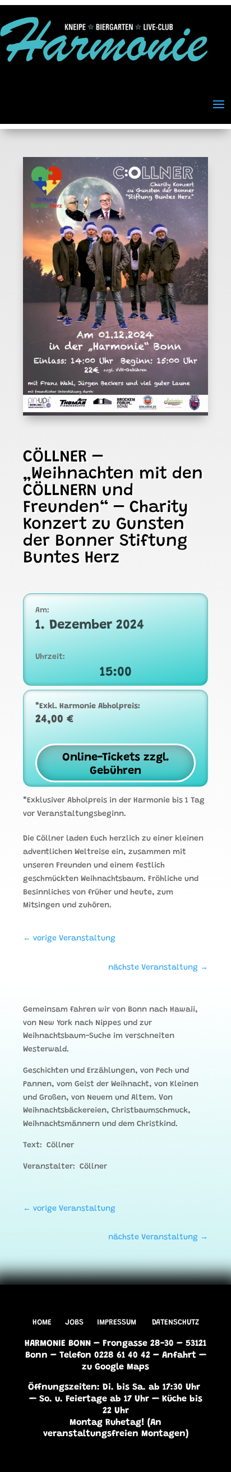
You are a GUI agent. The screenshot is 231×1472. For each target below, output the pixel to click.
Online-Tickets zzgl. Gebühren (115, 764)
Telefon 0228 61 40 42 (104, 1355)
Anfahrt (179, 1355)
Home (42, 1323)
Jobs (74, 1323)
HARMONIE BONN (58, 1343)
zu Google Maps (115, 1367)
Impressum (116, 1323)
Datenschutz (175, 1323)
